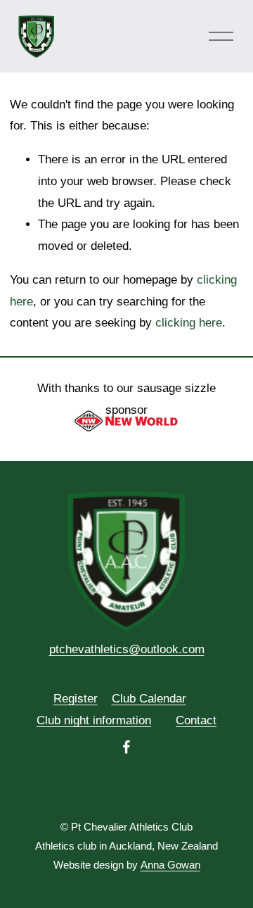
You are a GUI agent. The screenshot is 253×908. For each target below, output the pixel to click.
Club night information (94, 720)
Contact (196, 720)
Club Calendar (149, 698)
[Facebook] (126, 747)
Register (75, 698)
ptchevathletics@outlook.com (127, 649)
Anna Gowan (170, 865)
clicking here (188, 322)
